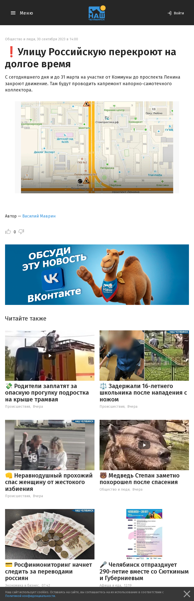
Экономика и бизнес (22, 585)
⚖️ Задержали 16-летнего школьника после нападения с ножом (143, 393)
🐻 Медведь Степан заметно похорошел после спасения (140, 479)
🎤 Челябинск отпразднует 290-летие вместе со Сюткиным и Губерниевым (144, 571)
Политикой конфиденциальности (30, 596)
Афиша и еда (110, 585)
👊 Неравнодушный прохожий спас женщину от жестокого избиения (49, 482)
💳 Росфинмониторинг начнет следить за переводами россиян (48, 571)
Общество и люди (20, 39)
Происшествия (17, 406)
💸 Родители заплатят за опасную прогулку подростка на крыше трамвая (47, 393)
